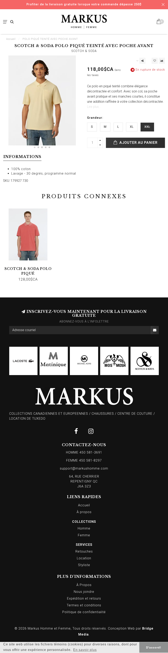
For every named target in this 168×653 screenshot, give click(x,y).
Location (84, 558)
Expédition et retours (84, 598)
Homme (84, 528)
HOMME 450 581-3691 (84, 452)
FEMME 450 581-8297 (84, 460)
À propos (84, 512)
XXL (147, 127)
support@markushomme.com (84, 468)
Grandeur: (95, 118)
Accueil (11, 38)
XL (132, 127)
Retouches (84, 551)
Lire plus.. (93, 107)
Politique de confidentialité (84, 612)
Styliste (84, 565)
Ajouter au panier (138, 143)
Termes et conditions (84, 605)
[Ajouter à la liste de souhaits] (155, 61)
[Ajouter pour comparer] (162, 61)
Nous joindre (84, 592)
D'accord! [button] (153, 647)
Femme (84, 535)
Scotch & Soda (84, 51)
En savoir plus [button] (85, 650)
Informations (22, 156)
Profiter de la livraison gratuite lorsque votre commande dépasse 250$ (84, 4)
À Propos (84, 585)
